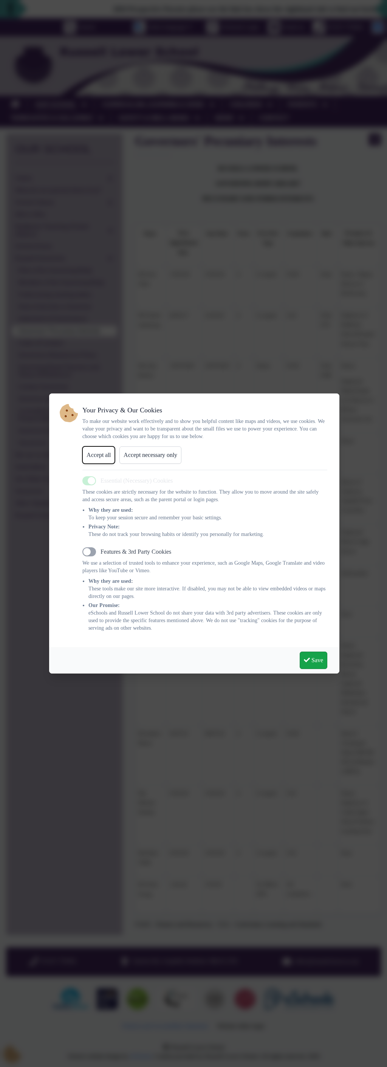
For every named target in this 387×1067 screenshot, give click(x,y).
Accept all (99, 455)
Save (316, 660)
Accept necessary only (150, 455)
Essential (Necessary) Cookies (137, 480)
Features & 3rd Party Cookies (136, 551)
